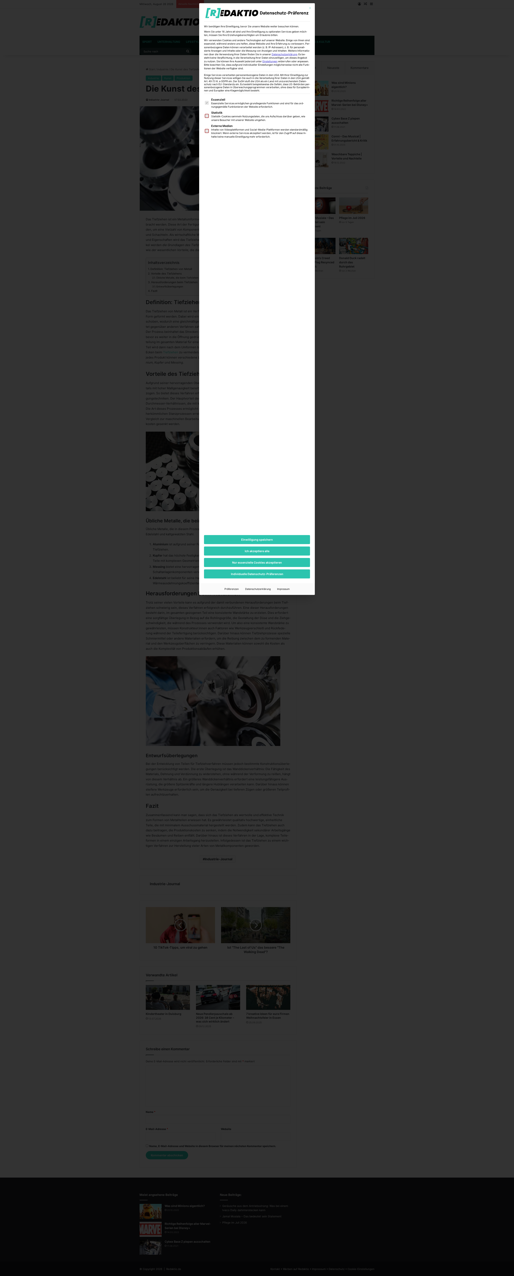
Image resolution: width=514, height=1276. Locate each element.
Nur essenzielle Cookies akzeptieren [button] (257, 562)
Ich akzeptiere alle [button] (257, 551)
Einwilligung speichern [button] (257, 539)
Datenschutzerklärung (284, 54)
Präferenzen (231, 588)
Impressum (283, 588)
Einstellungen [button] (269, 61)
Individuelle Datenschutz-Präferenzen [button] (257, 574)
